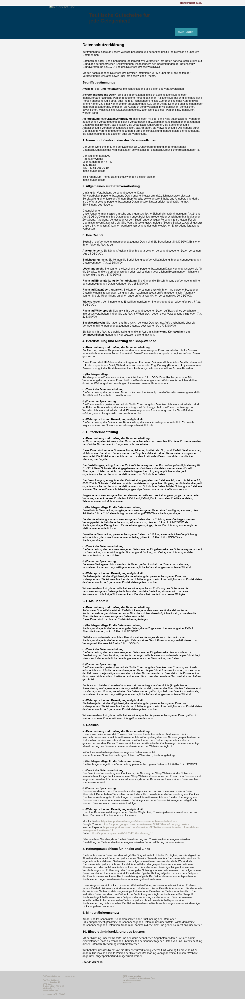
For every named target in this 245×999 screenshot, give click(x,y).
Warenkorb (186, 32)
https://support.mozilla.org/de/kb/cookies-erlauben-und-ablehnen (139, 821)
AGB (55, 994)
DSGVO (62, 994)
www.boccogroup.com (132, 980)
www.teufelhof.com (50, 990)
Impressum (47, 994)
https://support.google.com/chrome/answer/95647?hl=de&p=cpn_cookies (146, 824)
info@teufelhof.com (50, 988)
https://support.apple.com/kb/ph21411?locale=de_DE (122, 833)
